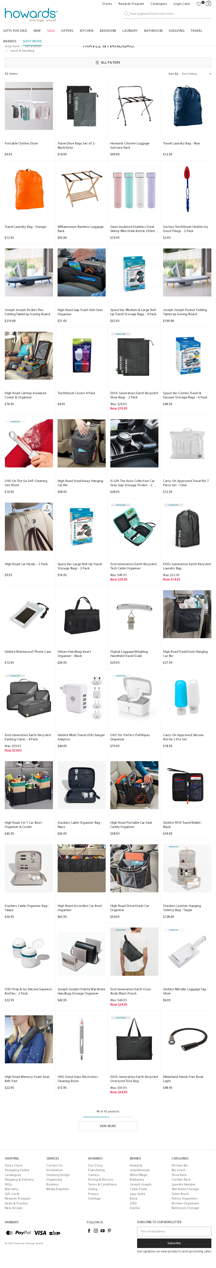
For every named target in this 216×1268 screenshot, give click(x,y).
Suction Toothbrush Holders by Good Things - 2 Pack (185, 229)
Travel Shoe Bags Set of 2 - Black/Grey (77, 145)
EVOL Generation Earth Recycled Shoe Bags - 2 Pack (134, 395)
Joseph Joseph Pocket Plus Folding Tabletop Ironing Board (27, 312)
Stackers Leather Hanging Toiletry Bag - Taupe (182, 908)
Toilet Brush (180, 1194)
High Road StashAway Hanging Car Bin (80, 483)
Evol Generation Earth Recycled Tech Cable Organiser (133, 566)
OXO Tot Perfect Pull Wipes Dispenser (130, 737)
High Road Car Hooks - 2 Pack (26, 564)
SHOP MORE (32, 41)
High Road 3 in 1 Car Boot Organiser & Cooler (23, 825)
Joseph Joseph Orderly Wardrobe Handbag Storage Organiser (81, 991)
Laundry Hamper (184, 1184)
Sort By (174, 74)
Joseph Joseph (141, 1184)
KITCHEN (86, 31)
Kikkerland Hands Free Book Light (183, 1079)
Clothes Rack (181, 1179)
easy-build (137, 1194)
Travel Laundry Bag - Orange (25, 227)
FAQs (8, 1184)
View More (108, 1126)
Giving (92, 1189)
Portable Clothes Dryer (21, 143)
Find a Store (14, 1165)
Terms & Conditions (102, 1184)
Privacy (93, 1194)
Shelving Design (58, 1175)
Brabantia (137, 1179)
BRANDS (9, 41)
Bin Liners (179, 1170)
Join (187, 3)
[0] (199, 4)
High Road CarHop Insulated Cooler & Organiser (25, 395)
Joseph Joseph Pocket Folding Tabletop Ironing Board (185, 312)
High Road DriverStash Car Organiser (129, 908)
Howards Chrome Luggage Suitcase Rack (130, 145)
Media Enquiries (57, 1189)
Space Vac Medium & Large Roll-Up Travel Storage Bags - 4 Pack (133, 312)
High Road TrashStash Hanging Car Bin (185, 654)
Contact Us (54, 1165)
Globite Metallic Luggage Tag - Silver (185, 991)
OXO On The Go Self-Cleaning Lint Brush (26, 483)
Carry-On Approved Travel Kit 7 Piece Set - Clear (186, 483)
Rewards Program (131, 3)
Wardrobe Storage (185, 1189)
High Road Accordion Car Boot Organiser (80, 908)
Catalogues (159, 3)
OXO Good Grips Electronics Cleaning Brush (78, 1079)
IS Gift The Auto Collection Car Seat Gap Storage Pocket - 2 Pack (132, 483)
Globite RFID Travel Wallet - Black (183, 825)
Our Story (95, 1165)
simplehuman (140, 1170)
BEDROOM (108, 31)
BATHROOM (153, 31)
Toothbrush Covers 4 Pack (76, 393)
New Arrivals (14, 1208)
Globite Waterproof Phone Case (28, 652)
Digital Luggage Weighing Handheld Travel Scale (129, 654)
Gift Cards (12, 1194)
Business (52, 1184)
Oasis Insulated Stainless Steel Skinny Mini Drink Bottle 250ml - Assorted (133, 229)
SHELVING (176, 31)
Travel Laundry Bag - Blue (181, 143)
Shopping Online (17, 1170)
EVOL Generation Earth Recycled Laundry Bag (187, 566)
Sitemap (94, 1198)
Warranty (11, 1189)
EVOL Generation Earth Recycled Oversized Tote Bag (134, 1079)
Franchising (96, 1170)
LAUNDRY (130, 31)
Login (178, 3)
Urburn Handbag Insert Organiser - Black (74, 654)
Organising (54, 1179)
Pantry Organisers (185, 1198)
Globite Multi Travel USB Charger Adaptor (81, 737)
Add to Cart (29, 126)
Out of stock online (81, 634)
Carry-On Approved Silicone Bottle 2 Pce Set (183, 737)
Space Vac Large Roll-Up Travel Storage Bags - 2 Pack (80, 566)
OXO (133, 1203)
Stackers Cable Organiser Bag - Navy (80, 825)
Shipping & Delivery (19, 1179)
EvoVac (135, 1208)
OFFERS (67, 31)
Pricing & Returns (100, 1179)
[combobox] (167, 14)
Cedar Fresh (138, 1189)
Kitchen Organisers (186, 1203)
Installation (54, 1170)
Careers (93, 1175)
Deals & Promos (16, 1203)
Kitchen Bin (180, 1165)
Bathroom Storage (185, 1208)
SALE (51, 31)
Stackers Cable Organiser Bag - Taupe (27, 908)
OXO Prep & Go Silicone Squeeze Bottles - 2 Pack (28, 991)
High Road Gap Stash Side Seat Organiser (80, 312)
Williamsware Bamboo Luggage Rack (81, 229)
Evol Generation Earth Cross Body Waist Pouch (130, 991)
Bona (133, 1198)
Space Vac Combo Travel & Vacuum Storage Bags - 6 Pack (185, 395)
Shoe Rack (179, 1175)
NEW (37, 31)
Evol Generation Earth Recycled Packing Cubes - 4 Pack (28, 737)
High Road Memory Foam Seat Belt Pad (27, 1079)
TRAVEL (196, 31)
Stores (107, 3)
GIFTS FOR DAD (15, 31)
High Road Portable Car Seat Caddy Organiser (131, 825)
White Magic (139, 1175)
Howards (136, 1165)
